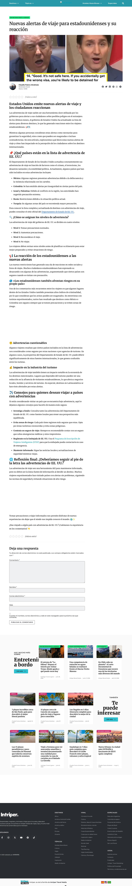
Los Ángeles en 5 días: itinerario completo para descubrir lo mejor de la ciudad (80, 713)
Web (11, 605)
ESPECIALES (112, 813)
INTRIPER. (16, 855)
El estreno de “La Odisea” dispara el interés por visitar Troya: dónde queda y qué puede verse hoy (50, 666)
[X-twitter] (15, 838)
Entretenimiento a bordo (19, 17)
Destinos (12, 3)
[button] (123, 3)
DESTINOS (59, 813)
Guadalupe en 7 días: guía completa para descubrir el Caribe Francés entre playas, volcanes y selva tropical (80, 751)
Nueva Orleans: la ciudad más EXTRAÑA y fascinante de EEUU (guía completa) (109, 750)
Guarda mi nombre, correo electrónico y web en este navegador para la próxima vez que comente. (43, 616)
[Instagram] (8, 838)
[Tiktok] (34, 838)
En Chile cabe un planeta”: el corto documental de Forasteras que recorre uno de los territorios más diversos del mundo (109, 668)
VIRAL (83, 813)
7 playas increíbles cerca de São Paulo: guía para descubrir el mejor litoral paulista (22, 713)
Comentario (14, 560)
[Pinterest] (28, 838)
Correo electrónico (17, 596)
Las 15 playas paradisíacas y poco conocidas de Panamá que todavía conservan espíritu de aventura (22, 751)
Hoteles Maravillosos (91, 3)
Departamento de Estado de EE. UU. (58, 212)
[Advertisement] (47, 325)
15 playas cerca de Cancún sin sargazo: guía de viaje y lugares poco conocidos (50, 713)
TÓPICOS (58, 841)
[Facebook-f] (2, 838)
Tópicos (28, 3)
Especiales (112, 3)
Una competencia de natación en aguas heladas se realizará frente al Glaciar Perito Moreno (79, 666)
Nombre (13, 587)
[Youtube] (21, 838)
